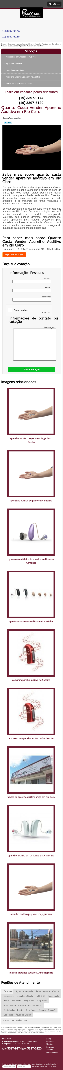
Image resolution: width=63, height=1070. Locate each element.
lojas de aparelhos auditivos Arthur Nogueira (31, 972)
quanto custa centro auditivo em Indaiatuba (31, 621)
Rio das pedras (35, 1005)
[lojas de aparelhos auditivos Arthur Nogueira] (31, 945)
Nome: (47, 278)
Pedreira (22, 1005)
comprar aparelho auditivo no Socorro (31, 679)
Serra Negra (31, 1010)
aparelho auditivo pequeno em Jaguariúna (31, 914)
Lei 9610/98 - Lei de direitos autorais (31, 1032)
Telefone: (46, 296)
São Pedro (8, 1015)
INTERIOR (40, 996)
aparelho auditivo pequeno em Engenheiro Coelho (31, 440)
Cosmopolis (9, 996)
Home (48, 1039)
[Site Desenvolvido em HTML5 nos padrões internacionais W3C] (24, 1066)
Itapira (6, 1001)
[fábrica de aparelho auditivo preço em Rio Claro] (31, 769)
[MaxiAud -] (31, 13)
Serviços (31, 51)
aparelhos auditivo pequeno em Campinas (31, 500)
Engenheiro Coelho (25, 996)
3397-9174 (13, 30)
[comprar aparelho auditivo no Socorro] (31, 652)
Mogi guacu (29, 1001)
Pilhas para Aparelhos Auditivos (19, 84)
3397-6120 (13, 36)
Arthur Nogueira (43, 991)
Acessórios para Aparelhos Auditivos (21, 57)
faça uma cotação (14, 254)
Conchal (55, 991)
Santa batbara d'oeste (13, 1010)
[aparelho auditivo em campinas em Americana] (31, 828)
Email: (48, 287)
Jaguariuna (16, 1001)
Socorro (42, 1010)
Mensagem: (50, 327)
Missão (49, 1044)
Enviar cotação (32, 369)
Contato (49, 1050)
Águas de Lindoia (23, 1015)
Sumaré (51, 1010)
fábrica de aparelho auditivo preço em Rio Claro (31, 796)
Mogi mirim (42, 1001)
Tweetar (8, 122)
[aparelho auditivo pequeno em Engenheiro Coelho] (31, 411)
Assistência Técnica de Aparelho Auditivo (23, 77)
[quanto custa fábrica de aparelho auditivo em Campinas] (31, 532)
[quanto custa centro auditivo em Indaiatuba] (31, 594)
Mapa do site (51, 1052)
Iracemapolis (53, 996)
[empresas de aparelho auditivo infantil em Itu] (31, 711)
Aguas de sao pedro (24, 991)
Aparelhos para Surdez (15, 70)
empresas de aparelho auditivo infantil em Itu (31, 738)
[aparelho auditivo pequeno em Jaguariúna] (31, 887)
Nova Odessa (10, 1005)
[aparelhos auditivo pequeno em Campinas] (31, 473)
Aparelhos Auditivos (14, 64)
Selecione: (8, 991)
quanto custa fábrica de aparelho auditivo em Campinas (31, 561)
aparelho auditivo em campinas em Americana (31, 855)
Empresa (50, 1041)
